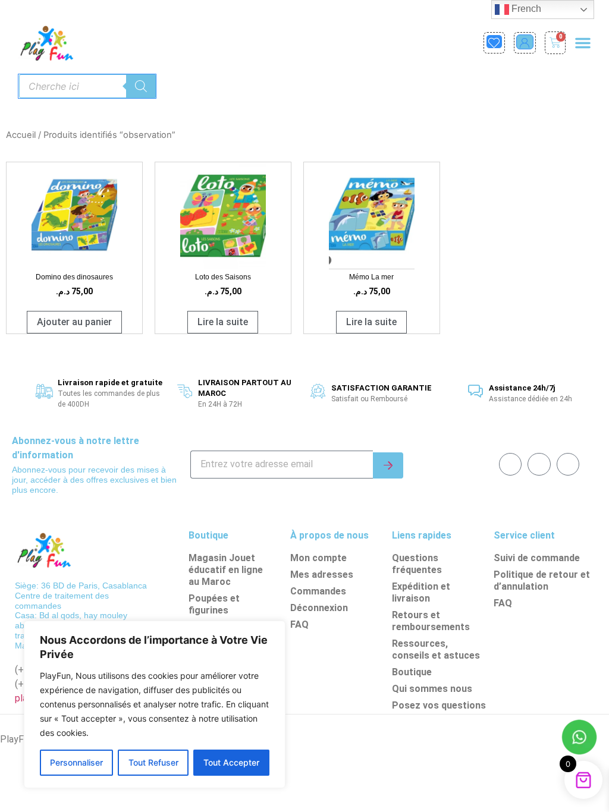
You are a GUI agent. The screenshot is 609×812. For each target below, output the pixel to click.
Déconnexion (319, 607)
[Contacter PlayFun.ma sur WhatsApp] (579, 739)
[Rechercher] (141, 86)
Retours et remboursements (431, 620)
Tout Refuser (153, 762)
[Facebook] (510, 464)
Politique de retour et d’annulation (542, 580)
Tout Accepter (231, 762)
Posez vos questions (439, 705)
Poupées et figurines (214, 604)
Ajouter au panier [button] (74, 322)
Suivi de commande (537, 558)
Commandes (318, 591)
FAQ (299, 624)
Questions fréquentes (417, 563)
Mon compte (318, 558)
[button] (582, 42)
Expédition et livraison (421, 592)
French (525, 9)
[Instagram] (568, 464)
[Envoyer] (388, 465)
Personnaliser (76, 762)
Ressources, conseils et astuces (436, 649)
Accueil (21, 135)
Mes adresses (321, 574)
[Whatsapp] (539, 464)
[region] (154, 704)
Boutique (412, 672)
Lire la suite (222, 322)
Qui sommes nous (432, 688)
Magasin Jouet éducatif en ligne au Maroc (226, 569)
